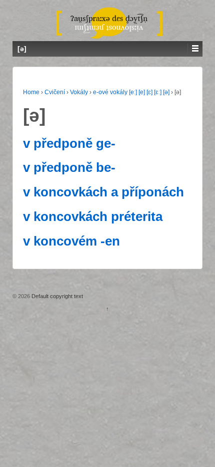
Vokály (79, 92)
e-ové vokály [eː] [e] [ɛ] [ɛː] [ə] (131, 92)
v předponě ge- (69, 143)
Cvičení (54, 92)
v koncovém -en (71, 241)
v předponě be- (69, 167)
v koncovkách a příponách (103, 191)
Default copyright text (56, 296)
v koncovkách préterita (92, 216)
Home (31, 92)
